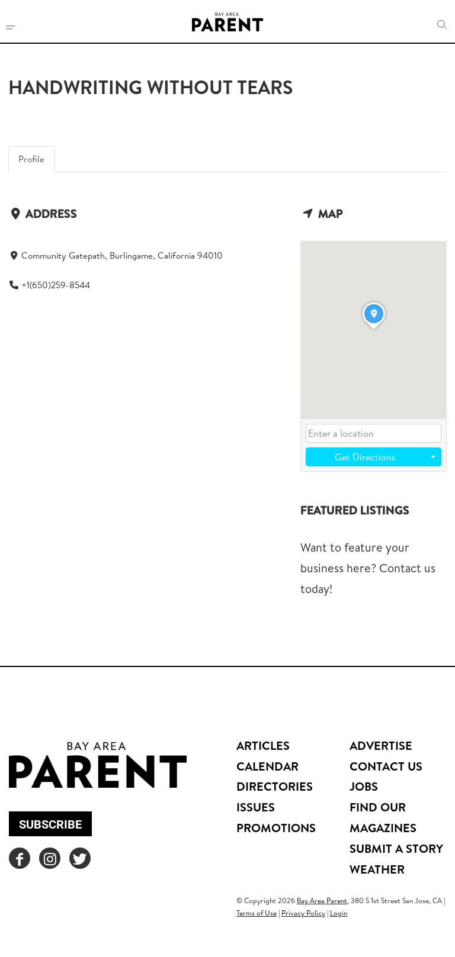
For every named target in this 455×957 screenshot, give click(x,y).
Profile (31, 159)
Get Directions (365, 456)
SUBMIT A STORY (396, 848)
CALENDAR (267, 766)
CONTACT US (386, 766)
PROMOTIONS (276, 828)
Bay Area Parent (322, 900)
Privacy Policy (303, 913)
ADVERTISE (381, 745)
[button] (442, 25)
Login (338, 913)
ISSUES (255, 807)
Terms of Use (256, 913)
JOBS (364, 786)
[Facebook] (19, 858)
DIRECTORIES (274, 786)
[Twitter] (80, 858)
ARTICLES (263, 745)
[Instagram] (49, 858)
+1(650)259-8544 (55, 285)
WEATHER (377, 869)
